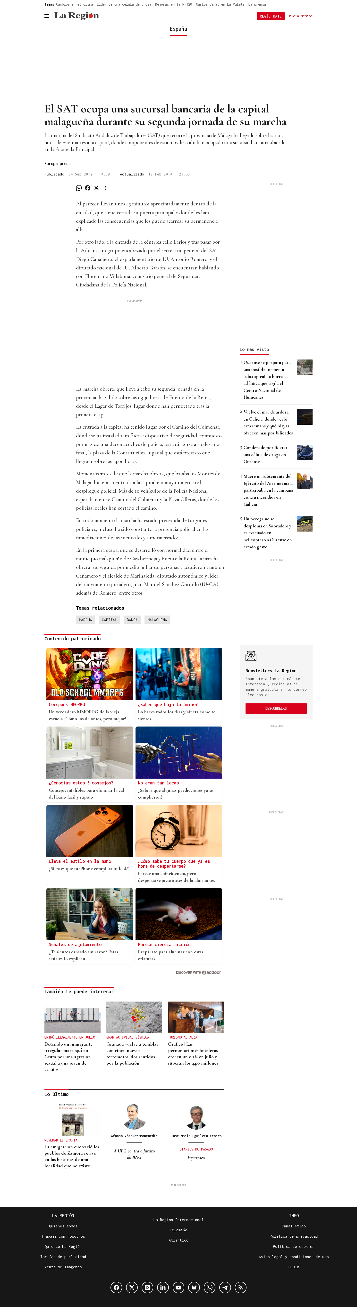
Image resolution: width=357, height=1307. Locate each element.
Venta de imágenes (63, 1267)
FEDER (293, 1267)
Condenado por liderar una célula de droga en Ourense (266, 454)
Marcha (85, 619)
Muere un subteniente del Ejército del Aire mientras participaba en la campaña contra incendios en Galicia (268, 490)
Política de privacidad (294, 1236)
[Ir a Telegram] (225, 1287)
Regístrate (271, 16)
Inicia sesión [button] (300, 16)
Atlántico (178, 1240)
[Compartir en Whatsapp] (79, 188)
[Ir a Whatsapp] (209, 1287)
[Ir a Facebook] (116, 1287)
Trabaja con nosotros (63, 1236)
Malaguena (157, 619)
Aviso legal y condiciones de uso (294, 1256)
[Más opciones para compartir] (105, 188)
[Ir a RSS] (240, 1287)
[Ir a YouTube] (178, 1287)
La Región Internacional (178, 1219)
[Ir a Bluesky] (194, 1287)
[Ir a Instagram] (147, 1287)
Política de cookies (293, 1246)
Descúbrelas (276, 708)
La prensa (257, 4)
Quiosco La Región (63, 1246)
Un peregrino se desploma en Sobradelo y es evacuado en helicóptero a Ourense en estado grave (268, 532)
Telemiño (178, 1230)
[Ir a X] (132, 1287)
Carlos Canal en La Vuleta (220, 4)
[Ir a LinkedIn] (163, 1287)
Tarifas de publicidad (63, 1256)
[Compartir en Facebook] (88, 188)
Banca (132, 619)
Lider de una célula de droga (124, 4)
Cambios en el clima (74, 4)
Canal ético (294, 1226)
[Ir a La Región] (76, 16)
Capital (109, 619)
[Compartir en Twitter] (96, 188)
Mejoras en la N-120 (173, 4)
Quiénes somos (63, 1226)
